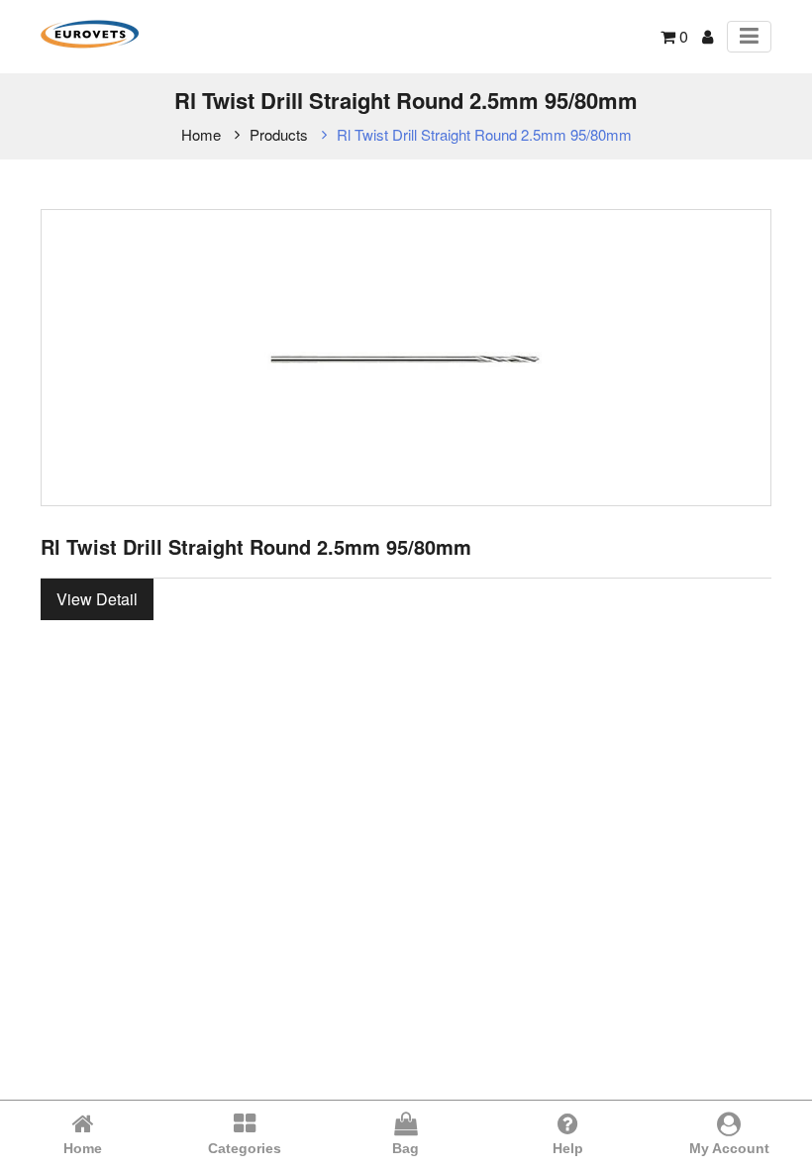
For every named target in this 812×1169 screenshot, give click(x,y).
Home (201, 134)
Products (279, 134)
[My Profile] (707, 36)
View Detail (97, 598)
